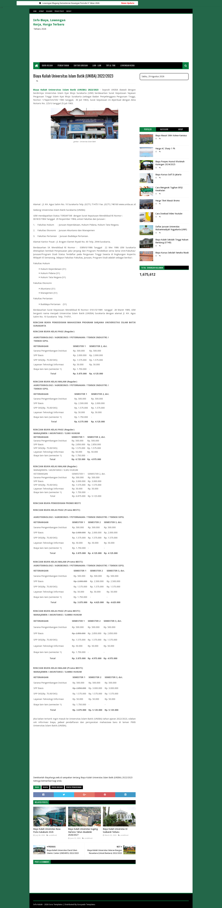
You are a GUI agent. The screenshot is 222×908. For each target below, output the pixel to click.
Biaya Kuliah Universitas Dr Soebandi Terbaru (115, 830)
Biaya (45, 787)
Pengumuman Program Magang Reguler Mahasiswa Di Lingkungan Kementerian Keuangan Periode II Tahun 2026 (71, 3)
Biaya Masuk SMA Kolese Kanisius (171, 135)
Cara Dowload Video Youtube (168, 213)
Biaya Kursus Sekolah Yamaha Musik (172, 252)
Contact (68, 11)
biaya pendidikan (73, 787)
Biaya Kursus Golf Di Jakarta (168, 174)
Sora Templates (56, 904)
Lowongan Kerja (127, 65)
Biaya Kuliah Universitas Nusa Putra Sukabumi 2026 (46, 830)
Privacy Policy (59, 11)
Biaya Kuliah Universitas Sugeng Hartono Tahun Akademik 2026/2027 (83, 832)
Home (35, 11)
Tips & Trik (110, 65)
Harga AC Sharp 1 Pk (165, 148)
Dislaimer (49, 11)
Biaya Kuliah (47, 65)
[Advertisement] (134, 38)
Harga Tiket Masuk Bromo (167, 200)
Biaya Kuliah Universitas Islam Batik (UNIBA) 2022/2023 (65, 89)
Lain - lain (96, 65)
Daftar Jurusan (81, 65)
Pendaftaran (63, 65)
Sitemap (41, 11)
